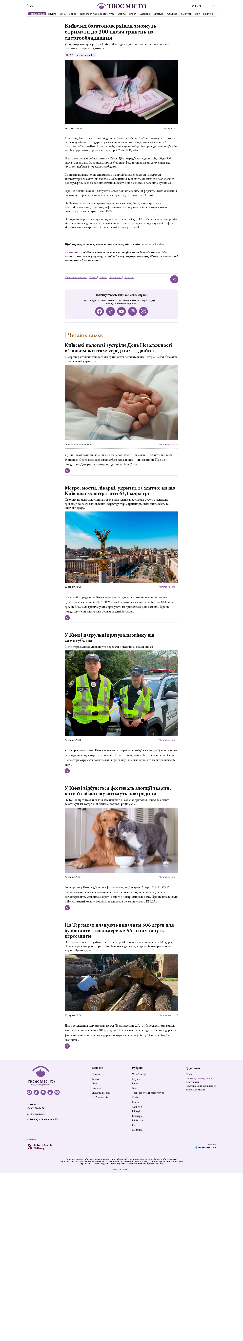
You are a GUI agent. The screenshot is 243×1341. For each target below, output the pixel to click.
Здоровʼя (145, 13)
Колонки (96, 1088)
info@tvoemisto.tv (36, 1113)
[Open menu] (213, 6)
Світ (197, 13)
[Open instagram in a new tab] (132, 311)
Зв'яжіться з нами (195, 1089)
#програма (115, 277)
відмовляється (74, 223)
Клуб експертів (100, 1097)
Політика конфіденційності (201, 1085)
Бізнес (72, 13)
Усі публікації (37, 13)
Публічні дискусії (101, 1092)
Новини (96, 1074)
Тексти (96, 1078)
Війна (63, 13)
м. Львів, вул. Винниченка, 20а (42, 1119)
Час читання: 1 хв (85, 55)
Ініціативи (186, 13)
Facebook (161, 244)
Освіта (122, 13)
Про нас (190, 1074)
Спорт (132, 13)
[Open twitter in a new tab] (143, 311)
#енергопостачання (76, 277)
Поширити (169, 128)
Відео (95, 1083)
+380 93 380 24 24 (35, 1108)
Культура (172, 13)
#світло (129, 277)
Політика (208, 13)
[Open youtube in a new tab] (121, 311)
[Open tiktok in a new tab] (110, 311)
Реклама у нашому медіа (199, 1078)
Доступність (192, 1082)
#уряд (93, 277)
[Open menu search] (206, 6)
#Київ (103, 277)
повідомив (114, 146)
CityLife (52, 13)
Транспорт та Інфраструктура (97, 13)
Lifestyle (158, 13)
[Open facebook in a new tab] (99, 311)
